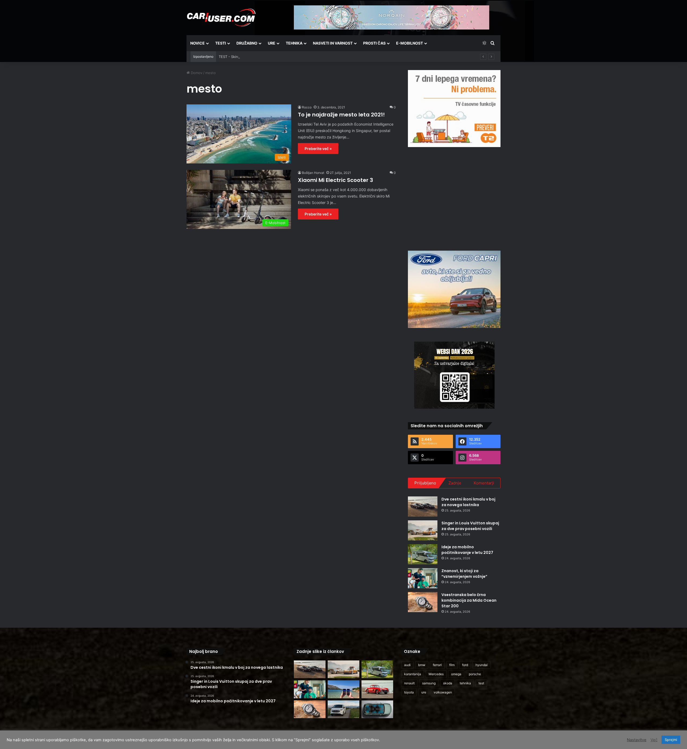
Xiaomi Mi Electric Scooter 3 (335, 180)
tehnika (465, 683)
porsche (475, 674)
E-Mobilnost (409, 43)
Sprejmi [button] (671, 739)
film (452, 665)
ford (465, 665)
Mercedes (436, 674)
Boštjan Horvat (313, 173)
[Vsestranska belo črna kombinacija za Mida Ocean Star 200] (422, 602)
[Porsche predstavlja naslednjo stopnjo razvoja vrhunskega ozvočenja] (377, 709)
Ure (271, 43)
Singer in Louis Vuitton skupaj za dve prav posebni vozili (470, 525)
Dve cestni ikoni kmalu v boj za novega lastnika (468, 501)
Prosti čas (374, 43)
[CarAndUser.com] (221, 17)
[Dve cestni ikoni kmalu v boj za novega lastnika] (422, 506)
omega (456, 674)
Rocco (307, 107)
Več (654, 739)
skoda (447, 683)
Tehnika (294, 43)
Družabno (246, 43)
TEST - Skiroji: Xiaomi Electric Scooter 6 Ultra (256, 56)
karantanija (412, 674)
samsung (429, 683)
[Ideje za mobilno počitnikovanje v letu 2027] (422, 554)
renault (409, 683)
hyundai (482, 665)
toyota (409, 692)
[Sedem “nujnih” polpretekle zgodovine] (377, 689)
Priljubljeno (425, 482)
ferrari (437, 665)
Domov (196, 73)
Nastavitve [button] (636, 739)
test (481, 683)
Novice (197, 43)
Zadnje (454, 482)
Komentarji (484, 482)
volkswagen (443, 692)
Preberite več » (318, 148)
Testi (220, 43)
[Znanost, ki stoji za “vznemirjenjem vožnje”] (422, 578)
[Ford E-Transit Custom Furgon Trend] (343, 709)
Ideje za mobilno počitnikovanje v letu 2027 (467, 549)
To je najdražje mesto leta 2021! (341, 114)
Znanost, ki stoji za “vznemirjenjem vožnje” (464, 573)
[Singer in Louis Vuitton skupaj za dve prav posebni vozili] (422, 530)
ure (423, 692)
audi (407, 665)
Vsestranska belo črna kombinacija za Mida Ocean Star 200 (468, 600)
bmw (421, 665)
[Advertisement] (454, 198)
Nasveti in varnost (333, 43)
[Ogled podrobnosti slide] (454, 108)
